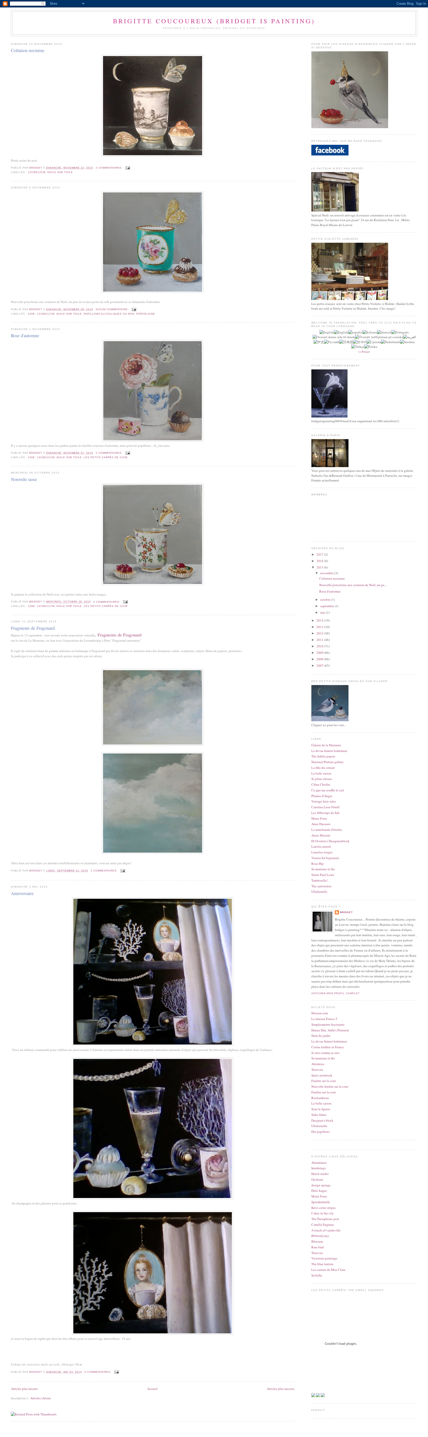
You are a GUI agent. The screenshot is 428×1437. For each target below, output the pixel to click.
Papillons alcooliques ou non (109, 313)
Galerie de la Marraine (326, 745)
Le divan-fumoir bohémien (329, 750)
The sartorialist (321, 886)
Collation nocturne (27, 50)
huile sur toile (60, 172)
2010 (320, 646)
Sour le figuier (320, 1109)
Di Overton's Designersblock (330, 841)
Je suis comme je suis (325, 1052)
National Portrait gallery (327, 762)
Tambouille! (319, 880)
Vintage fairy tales (323, 801)
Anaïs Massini (320, 835)
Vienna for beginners (325, 858)
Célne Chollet (320, 784)
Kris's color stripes (323, 1207)
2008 (320, 659)
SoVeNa (316, 1275)
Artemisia (317, 1064)
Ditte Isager (319, 1190)
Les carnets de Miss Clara (328, 1269)
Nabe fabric (319, 1114)
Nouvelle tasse (24, 479)
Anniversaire (22, 893)
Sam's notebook (321, 1075)
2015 (320, 567)
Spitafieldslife (320, 1202)
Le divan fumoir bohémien (329, 1041)
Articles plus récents (24, 1388)
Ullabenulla (319, 891)
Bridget (346, 912)
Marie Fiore (319, 818)
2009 (320, 652)
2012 (320, 633)
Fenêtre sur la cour (323, 1080)
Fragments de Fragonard (33, 628)
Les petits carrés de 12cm (105, 457)
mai (323, 612)
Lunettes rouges (322, 852)
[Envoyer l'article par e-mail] (127, 167)
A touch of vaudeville (326, 1230)
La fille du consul (323, 767)
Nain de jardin (320, 1035)
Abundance (319, 1162)
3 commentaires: (109, 167)
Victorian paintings (324, 1258)
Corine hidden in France (327, 1047)
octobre (325, 599)
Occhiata (317, 1179)
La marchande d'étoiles (326, 829)
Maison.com (319, 1013)
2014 (320, 620)
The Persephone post (325, 1219)
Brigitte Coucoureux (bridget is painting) (214, 21)
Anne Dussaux (321, 824)
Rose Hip (317, 863)
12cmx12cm (36, 172)
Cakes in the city (322, 1213)
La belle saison (321, 773)
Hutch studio (320, 1173)
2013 (320, 627)
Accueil (152, 1388)
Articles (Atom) (40, 1398)
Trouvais (317, 1069)
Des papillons (320, 1131)
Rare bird (317, 1247)
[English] (341, 332)
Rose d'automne (25, 335)
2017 (320, 554)
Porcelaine (145, 313)
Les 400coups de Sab (325, 812)
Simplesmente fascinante (328, 1024)
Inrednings (318, 1168)
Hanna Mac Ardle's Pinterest (330, 1030)
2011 (320, 639)
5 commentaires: (98, 1372)
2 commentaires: (109, 452)
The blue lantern (322, 1264)
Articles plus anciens (280, 1388)
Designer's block (322, 1120)
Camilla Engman (322, 1224)
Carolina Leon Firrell (325, 807)
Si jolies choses (321, 779)
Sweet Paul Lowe (322, 874)
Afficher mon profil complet (335, 993)
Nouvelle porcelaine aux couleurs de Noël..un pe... (353, 585)
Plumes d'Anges (321, 796)
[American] (327, 332)
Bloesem (317, 1241)
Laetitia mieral (321, 846)
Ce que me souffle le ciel (327, 790)
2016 (320, 561)
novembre (327, 573)
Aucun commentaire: (113, 309)
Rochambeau (320, 1098)
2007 (320, 665)
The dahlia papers (323, 756)
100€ (31, 313)
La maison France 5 (324, 1019)
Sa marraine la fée (323, 869)
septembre (327, 606)
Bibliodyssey (320, 1235)
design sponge (321, 1185)
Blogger (366, 351)
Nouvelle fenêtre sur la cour (329, 1086)
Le (360, 351)
